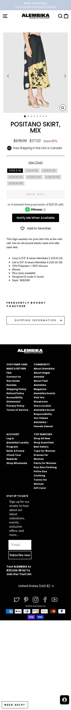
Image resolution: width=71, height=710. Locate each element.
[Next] (65, 76)
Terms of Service (17, 410)
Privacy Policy (15, 405)
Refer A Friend (15, 450)
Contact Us (13, 376)
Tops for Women (44, 450)
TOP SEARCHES (43, 434)
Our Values (41, 418)
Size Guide (13, 380)
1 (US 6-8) (31, 170)
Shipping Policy (16, 389)
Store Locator (42, 405)
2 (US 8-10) (49, 170)
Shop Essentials (44, 442)
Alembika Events (44, 393)
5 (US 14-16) (52, 176)
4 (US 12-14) (34, 176)
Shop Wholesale (16, 463)
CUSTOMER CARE (16, 364)
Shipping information (35, 320)
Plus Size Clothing (45, 467)
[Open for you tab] (64, 699)
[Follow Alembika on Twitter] (17, 599)
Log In (10, 438)
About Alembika (44, 368)
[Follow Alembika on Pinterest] (26, 599)
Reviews (11, 385)
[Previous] (8, 76)
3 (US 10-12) (15, 176)
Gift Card (40, 488)
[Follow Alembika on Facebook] (45, 599)
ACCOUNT (12, 434)
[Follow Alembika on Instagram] (35, 599)
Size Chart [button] (35, 163)
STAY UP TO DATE (17, 496)
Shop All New (42, 438)
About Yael (41, 380)
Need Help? (14, 704)
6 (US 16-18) (16, 183)
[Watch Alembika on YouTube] (54, 599)
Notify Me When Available (36, 218)
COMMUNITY (42, 364)
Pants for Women (45, 463)
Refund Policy (15, 393)
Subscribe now (19, 555)
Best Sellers (41, 446)
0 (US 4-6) (15, 170)
